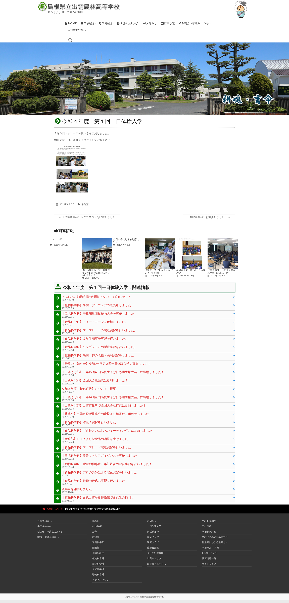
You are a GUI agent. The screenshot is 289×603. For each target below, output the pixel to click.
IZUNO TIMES (209, 553)
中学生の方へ (44, 526)
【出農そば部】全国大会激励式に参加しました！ (95, 380)
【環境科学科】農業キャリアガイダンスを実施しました (99, 455)
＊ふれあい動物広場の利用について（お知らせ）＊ (96, 296)
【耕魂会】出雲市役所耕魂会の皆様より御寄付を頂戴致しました (105, 414)
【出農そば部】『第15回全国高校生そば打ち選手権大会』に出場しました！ (113, 372)
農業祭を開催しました (77, 489)
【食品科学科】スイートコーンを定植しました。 (95, 322)
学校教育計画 (209, 531)
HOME (72, 23)
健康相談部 (98, 553)
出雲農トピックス (156, 564)
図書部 (95, 547)
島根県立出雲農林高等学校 (83, 6)
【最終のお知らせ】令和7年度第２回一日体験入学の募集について (106, 363)
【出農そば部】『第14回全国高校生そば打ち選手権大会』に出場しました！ (113, 397)
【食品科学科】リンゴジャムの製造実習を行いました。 (99, 347)
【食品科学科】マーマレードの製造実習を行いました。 (99, 330)
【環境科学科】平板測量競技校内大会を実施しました (98, 313)
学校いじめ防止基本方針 (215, 537)
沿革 (94, 531)
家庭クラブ (153, 542)
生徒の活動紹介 (129, 23)
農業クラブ (153, 537)
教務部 (95, 537)
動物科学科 (98, 574)
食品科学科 (98, 569)
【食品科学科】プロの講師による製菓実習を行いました (99, 472)
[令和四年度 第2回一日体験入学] (191, 239)
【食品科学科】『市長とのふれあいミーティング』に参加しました (107, 430)
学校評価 (206, 526)
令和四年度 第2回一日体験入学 (190, 271)
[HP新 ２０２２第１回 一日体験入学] (72, 146)
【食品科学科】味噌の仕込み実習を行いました (93, 480)
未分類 (84, 204)
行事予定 (169, 23)
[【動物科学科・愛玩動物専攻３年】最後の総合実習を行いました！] (97, 239)
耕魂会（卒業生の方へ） (50, 531)
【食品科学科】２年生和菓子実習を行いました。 (95, 338)
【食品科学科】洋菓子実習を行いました (89, 422)
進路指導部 (98, 542)
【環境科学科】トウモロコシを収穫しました (87, 217)
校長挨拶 (97, 526)
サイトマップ (209, 564)
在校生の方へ (44, 521)
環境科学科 (98, 564)
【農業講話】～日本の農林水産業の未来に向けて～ (222, 271)
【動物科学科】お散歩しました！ (208, 217)
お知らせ (151, 23)
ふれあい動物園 (155, 553)
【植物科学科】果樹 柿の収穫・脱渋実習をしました (98, 355)
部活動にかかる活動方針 (215, 542)
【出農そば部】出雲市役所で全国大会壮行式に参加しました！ (104, 405)
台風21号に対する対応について (127, 240)
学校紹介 (89, 23)
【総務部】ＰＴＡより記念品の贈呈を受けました (95, 439)
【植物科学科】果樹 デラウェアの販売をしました (96, 305)
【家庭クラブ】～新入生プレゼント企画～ (159, 271)
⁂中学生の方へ (77, 29)
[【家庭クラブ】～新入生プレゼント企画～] (160, 239)
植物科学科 (98, 558)
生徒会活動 (153, 547)
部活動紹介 (153, 531)
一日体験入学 (154, 526)
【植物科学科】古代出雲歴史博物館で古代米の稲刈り (98, 497)
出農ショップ (154, 558)
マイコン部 (56, 239)
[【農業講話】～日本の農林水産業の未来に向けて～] (223, 239)
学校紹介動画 (209, 521)
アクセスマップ (100, 580)
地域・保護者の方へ (48, 537)
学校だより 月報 (210, 547)
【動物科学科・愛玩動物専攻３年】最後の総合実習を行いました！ (96, 272)
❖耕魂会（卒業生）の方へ (195, 23)
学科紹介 (107, 23)
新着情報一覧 (209, 558)
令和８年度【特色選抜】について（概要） (90, 388)
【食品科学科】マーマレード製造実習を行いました (96, 447)
